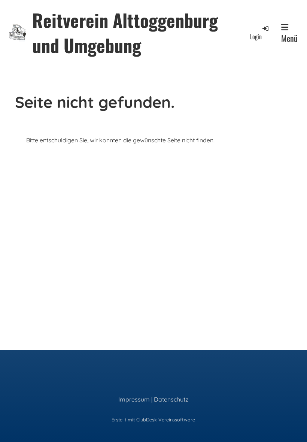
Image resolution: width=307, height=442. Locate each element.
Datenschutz (171, 399)
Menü (289, 38)
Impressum (134, 399)
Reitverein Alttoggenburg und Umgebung (125, 32)
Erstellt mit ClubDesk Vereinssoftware (153, 420)
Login (256, 36)
